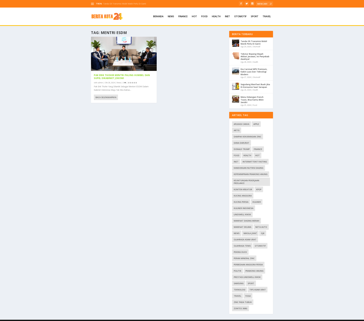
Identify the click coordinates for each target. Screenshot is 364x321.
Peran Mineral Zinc (244, 258)
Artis (236, 130)
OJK (262, 233)
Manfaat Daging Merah (246, 220)
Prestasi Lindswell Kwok (247, 277)
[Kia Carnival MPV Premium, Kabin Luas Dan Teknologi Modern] (235, 71)
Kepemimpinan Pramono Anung (250, 174)
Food (204, 16)
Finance (183, 16)
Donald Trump (242, 149)
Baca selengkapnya (106, 97)
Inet (227, 16)
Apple (256, 124)
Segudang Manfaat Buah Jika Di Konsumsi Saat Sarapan (255, 85)
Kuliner (257, 202)
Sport (254, 16)
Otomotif (240, 16)
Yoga (248, 296)
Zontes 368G (240, 308)
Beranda (158, 16)
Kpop (258, 189)
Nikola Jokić (250, 233)
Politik (237, 270)
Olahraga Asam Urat (245, 239)
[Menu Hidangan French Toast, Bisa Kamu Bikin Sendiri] (235, 98)
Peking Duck (240, 252)
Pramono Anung (254, 270)
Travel (267, 16)
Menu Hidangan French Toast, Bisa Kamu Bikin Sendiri (252, 99)
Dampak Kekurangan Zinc (247, 136)
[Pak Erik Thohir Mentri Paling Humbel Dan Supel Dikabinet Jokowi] (124, 54)
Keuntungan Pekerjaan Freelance (246, 181)
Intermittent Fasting (255, 161)
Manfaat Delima (242, 227)
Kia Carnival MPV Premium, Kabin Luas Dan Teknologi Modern (254, 72)
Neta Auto (261, 227)
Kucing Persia (241, 202)
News (171, 16)
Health (216, 16)
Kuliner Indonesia (243, 208)
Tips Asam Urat (257, 289)
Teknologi (239, 289)
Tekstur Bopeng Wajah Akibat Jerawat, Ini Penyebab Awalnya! (255, 56)
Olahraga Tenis (242, 245)
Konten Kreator (243, 189)
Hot (194, 16)
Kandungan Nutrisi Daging (248, 168)
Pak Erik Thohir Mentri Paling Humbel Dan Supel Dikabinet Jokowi (122, 77)
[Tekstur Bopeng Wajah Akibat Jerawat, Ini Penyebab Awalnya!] (235, 55)
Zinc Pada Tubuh (243, 302)
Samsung (239, 283)
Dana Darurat (241, 142)
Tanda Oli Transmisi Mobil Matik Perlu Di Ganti (124, 3)
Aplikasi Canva (241, 124)
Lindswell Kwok (242, 214)
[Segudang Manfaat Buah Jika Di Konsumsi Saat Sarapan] (235, 86)
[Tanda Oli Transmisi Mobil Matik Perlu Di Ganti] (235, 43)
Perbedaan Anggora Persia (248, 264)
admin (100, 82)
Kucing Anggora (243, 195)
